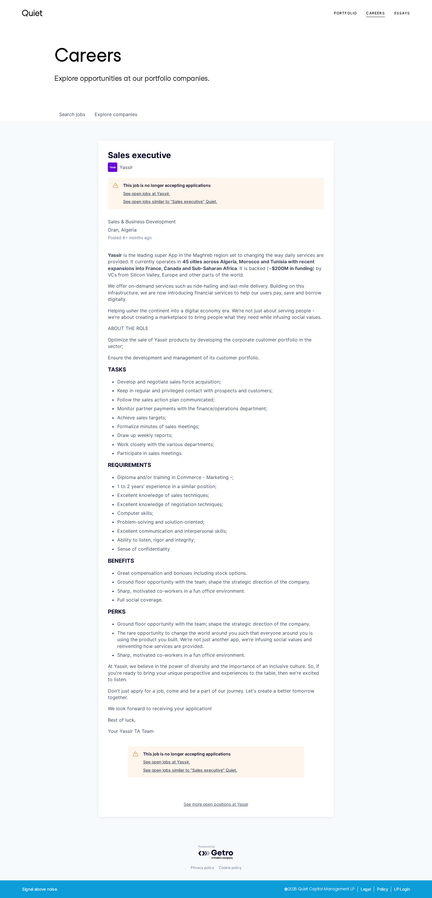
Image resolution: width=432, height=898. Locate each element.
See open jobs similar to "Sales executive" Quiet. (170, 201)
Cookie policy (230, 867)
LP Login (402, 889)
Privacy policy (202, 867)
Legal (366, 889)
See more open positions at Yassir (216, 804)
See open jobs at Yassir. (146, 193)
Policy (382, 889)
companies (116, 114)
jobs (72, 114)
